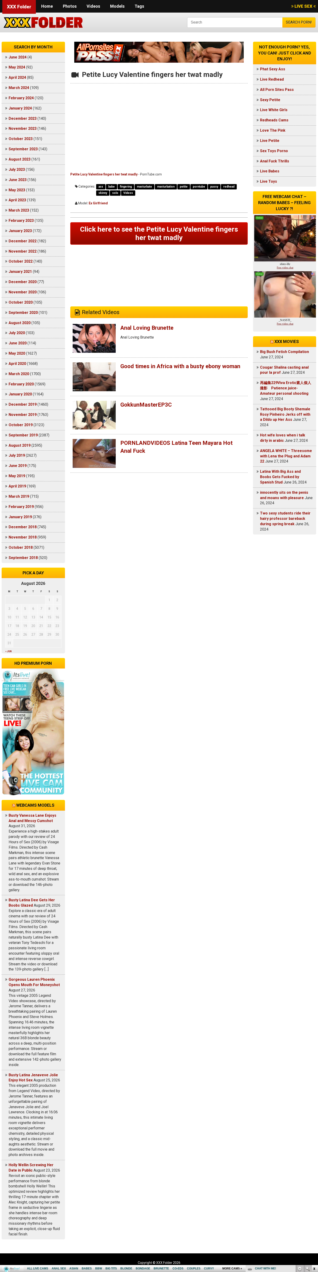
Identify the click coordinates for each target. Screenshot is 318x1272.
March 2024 (19, 88)
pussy (214, 186)
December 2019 (23, 404)
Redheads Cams (274, 120)
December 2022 (23, 241)
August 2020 (19, 323)
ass (100, 186)
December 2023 (23, 118)
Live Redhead (272, 79)
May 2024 (17, 67)
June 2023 (18, 180)
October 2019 (21, 425)
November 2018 (23, 537)
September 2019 (23, 435)
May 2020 (17, 353)
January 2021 (20, 271)
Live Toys (268, 181)
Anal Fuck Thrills (274, 161)
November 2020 (23, 292)
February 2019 (21, 506)
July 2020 (17, 333)
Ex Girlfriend (98, 203)
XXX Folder (19, 7)
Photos (70, 6)
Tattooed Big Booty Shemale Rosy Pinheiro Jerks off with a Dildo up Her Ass (285, 414)
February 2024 (21, 98)
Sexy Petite (270, 100)
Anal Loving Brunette (146, 328)
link (314, 1199)
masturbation (166, 186)
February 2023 (21, 220)
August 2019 (19, 445)
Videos (93, 6)
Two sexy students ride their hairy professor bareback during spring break (285, 518)
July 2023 (17, 169)
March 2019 (19, 496)
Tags (139, 6)
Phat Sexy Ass (272, 69)
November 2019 (23, 414)
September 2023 (23, 149)
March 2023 (19, 210)
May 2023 (17, 190)
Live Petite (269, 140)
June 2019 (18, 465)
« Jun (8, 651)
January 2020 (20, 394)
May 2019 (17, 476)
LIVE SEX (303, 6)
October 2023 (21, 139)
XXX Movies (286, 341)
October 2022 (21, 261)
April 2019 (17, 486)
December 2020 (23, 282)
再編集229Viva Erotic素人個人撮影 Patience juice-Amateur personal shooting (285, 388)
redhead (228, 186)
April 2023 (17, 200)
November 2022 (23, 251)
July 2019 (17, 455)
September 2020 (23, 312)
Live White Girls (274, 110)
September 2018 (23, 557)
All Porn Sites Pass (277, 89)
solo (115, 193)
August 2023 (19, 159)
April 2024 (17, 77)
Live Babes (269, 171)
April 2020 (17, 363)
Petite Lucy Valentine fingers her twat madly (104, 174)
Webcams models (35, 805)
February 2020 (21, 384)
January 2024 (20, 108)
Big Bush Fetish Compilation (284, 352)
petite (184, 186)
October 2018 (21, 547)
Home (47, 6)
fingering (126, 186)
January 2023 (20, 231)
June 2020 (18, 343)
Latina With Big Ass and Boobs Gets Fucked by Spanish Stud (280, 476)
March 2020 (19, 374)
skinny (102, 193)
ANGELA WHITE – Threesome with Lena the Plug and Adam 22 (286, 456)
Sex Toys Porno (274, 151)
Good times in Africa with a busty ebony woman (180, 366)
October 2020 (21, 302)
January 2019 (20, 517)
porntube (199, 186)
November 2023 (23, 128)
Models (117, 6)
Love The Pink (272, 130)
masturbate (144, 186)
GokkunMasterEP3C (146, 404)
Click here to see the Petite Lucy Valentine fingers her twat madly (159, 233)
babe (111, 186)
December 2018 (23, 527)
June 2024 (18, 57)
